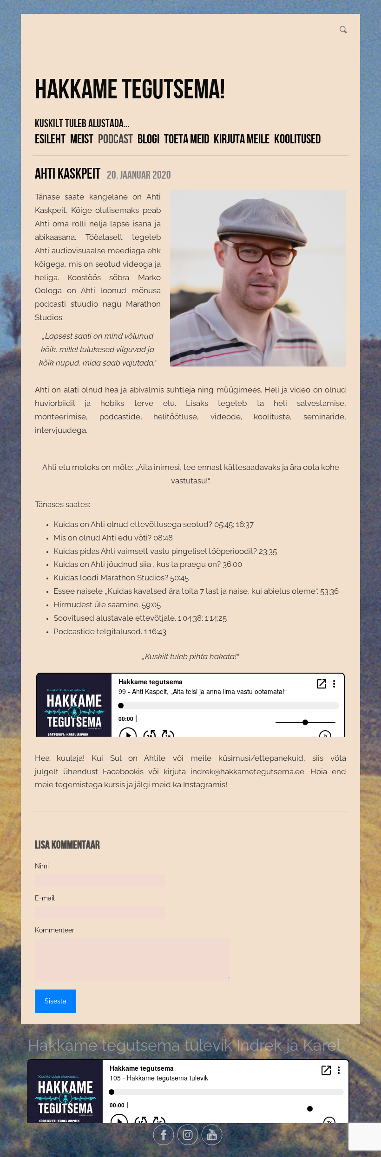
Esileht (50, 139)
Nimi (42, 866)
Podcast (115, 139)
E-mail (45, 898)
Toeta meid (186, 139)
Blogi (148, 139)
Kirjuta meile (241, 139)
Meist (81, 139)
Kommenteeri (55, 930)
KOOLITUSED (297, 139)
